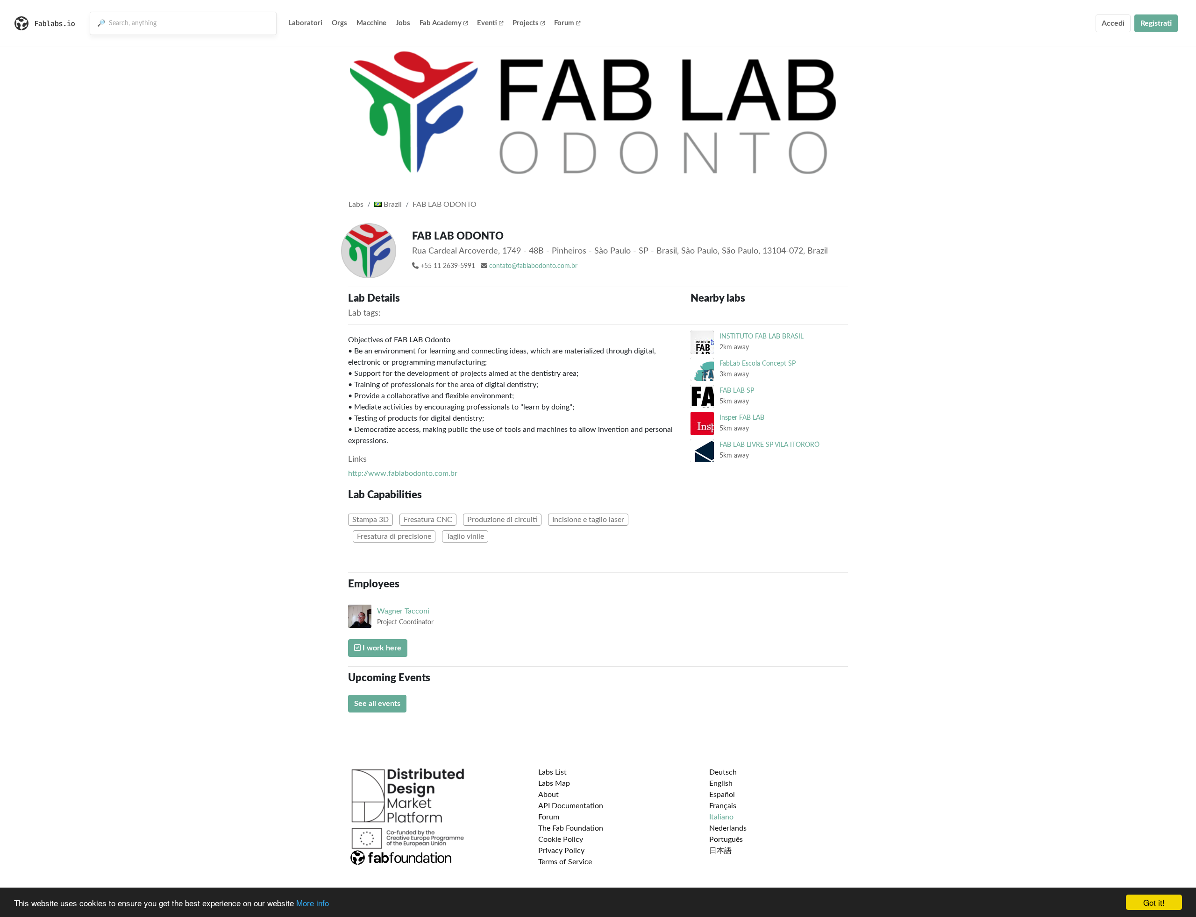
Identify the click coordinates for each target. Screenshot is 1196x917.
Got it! (1154, 902)
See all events (377, 703)
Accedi (1113, 23)
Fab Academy (441, 23)
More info (312, 903)
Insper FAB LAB (741, 417)
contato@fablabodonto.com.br (533, 266)
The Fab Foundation (570, 828)
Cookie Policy (560, 839)
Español (722, 794)
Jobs (403, 23)
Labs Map (554, 783)
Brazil (392, 204)
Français (722, 806)
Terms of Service (565, 862)
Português (726, 839)
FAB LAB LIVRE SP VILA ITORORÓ (769, 444)
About (548, 794)
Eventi (487, 23)
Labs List (552, 772)
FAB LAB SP (736, 390)
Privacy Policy (561, 850)
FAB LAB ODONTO (445, 204)
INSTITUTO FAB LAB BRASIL (761, 336)
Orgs (339, 23)
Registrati (1156, 23)
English (721, 783)
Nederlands (728, 828)
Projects (526, 23)
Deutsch (723, 772)
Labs (356, 204)
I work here (381, 648)
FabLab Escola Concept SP (757, 363)
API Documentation (570, 806)
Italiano (721, 817)
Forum (564, 23)
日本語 (720, 850)
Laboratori (305, 23)
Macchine (371, 23)
